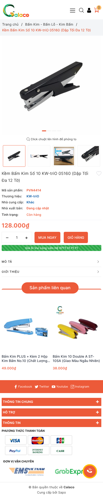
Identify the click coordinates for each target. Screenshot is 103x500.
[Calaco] (16, 10)
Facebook (24, 386)
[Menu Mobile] (72, 10)
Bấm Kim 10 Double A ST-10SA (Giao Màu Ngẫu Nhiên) (76, 359)
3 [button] (54, 130)
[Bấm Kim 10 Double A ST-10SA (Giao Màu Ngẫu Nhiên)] (77, 328)
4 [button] (59, 130)
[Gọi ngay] (90, 471)
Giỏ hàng (76, 237)
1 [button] (44, 130)
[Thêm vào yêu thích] (99, 173)
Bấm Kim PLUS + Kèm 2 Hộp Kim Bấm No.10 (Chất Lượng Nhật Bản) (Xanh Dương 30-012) (25, 359)
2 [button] (49, 130)
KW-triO (33, 196)
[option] (51, 85)
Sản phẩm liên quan (49, 287)
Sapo (62, 492)
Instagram (81, 386)
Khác (30, 202)
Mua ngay (47, 237)
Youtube (61, 386)
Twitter (43, 386)
